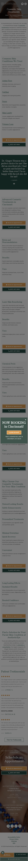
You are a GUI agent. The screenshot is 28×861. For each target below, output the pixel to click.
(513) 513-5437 (14, 432)
